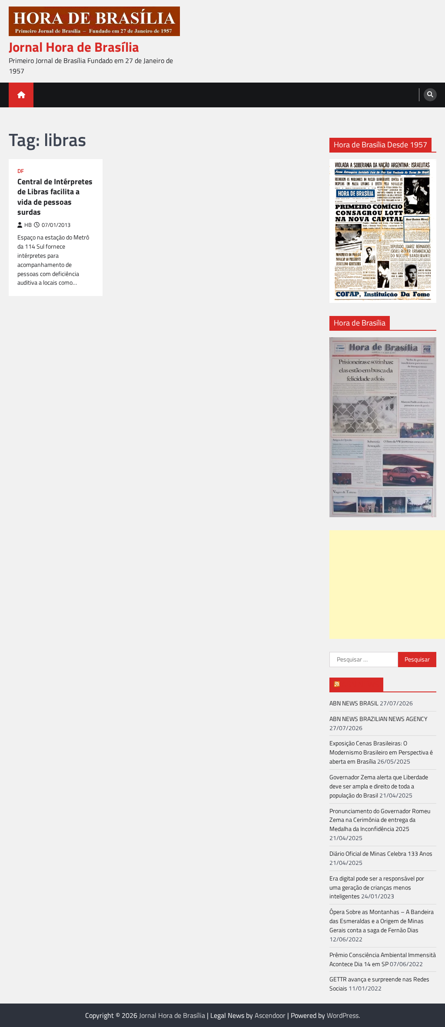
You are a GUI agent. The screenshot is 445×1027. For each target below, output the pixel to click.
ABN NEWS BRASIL (354, 703)
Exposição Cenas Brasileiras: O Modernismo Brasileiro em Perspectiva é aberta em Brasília (381, 752)
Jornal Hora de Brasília (74, 47)
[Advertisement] (387, 584)
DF (20, 171)
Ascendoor (270, 1015)
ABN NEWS (360, 684)
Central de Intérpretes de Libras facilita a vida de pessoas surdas (55, 196)
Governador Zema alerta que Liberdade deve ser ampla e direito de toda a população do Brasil (378, 786)
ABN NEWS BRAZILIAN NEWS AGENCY (378, 718)
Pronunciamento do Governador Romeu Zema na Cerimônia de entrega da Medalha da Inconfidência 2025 (379, 820)
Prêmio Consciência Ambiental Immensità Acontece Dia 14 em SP (382, 959)
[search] (430, 94)
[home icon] (21, 95)
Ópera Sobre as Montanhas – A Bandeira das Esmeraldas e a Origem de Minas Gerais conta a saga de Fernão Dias (381, 920)
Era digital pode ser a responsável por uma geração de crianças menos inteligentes (376, 887)
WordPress (343, 1015)
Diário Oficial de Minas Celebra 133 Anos (380, 853)
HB (28, 225)
